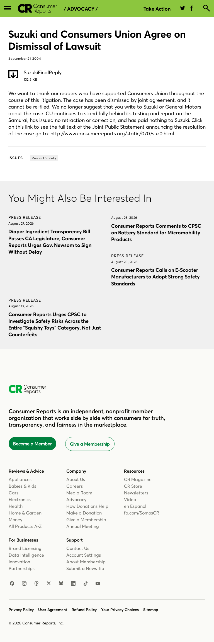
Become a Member (32, 443)
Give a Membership (90, 444)
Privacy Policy (21, 609)
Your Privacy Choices (120, 609)
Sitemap (150, 609)
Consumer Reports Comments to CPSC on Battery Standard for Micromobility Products (156, 232)
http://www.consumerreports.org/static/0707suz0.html (112, 133)
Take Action (157, 9)
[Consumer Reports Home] (30, 389)
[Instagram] (24, 583)
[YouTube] (97, 583)
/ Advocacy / (81, 9)
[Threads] (36, 583)
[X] (48, 583)
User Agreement (52, 609)
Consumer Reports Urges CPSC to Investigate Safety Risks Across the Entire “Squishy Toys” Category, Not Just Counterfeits (54, 324)
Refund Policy (84, 609)
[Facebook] (12, 583)
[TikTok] (85, 583)
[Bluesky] (61, 583)
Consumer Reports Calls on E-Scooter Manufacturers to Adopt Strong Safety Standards (155, 277)
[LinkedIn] (73, 583)
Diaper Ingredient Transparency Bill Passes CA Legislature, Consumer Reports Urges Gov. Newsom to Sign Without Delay (49, 241)
